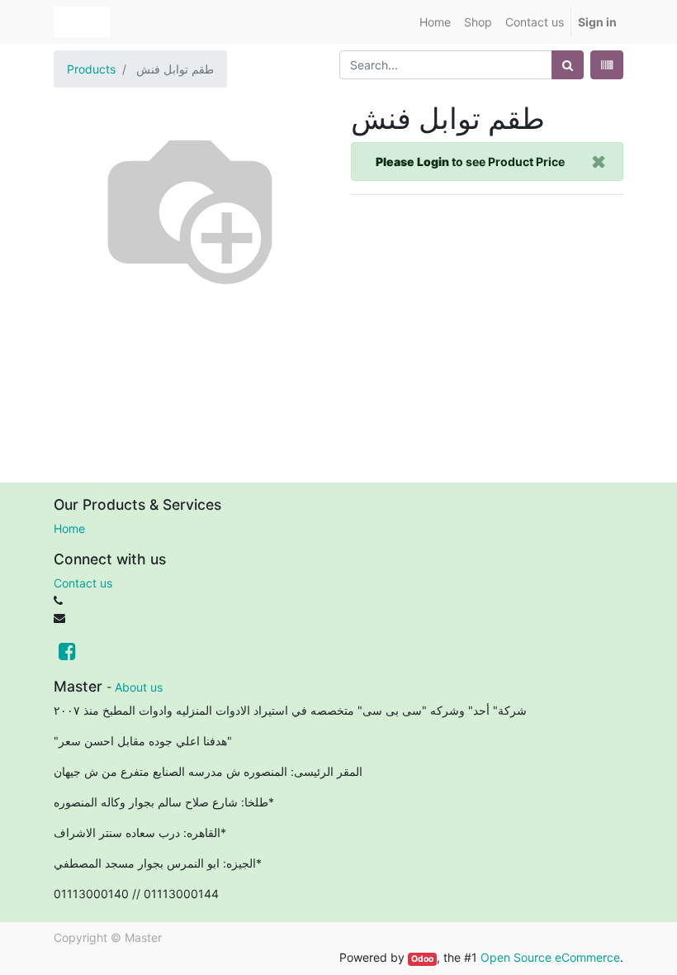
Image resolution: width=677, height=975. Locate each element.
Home (69, 528)
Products (91, 69)
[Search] (568, 64)
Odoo (422, 959)
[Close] (599, 161)
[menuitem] (435, 22)
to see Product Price (470, 162)
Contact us (83, 583)
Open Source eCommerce (550, 957)
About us (139, 687)
